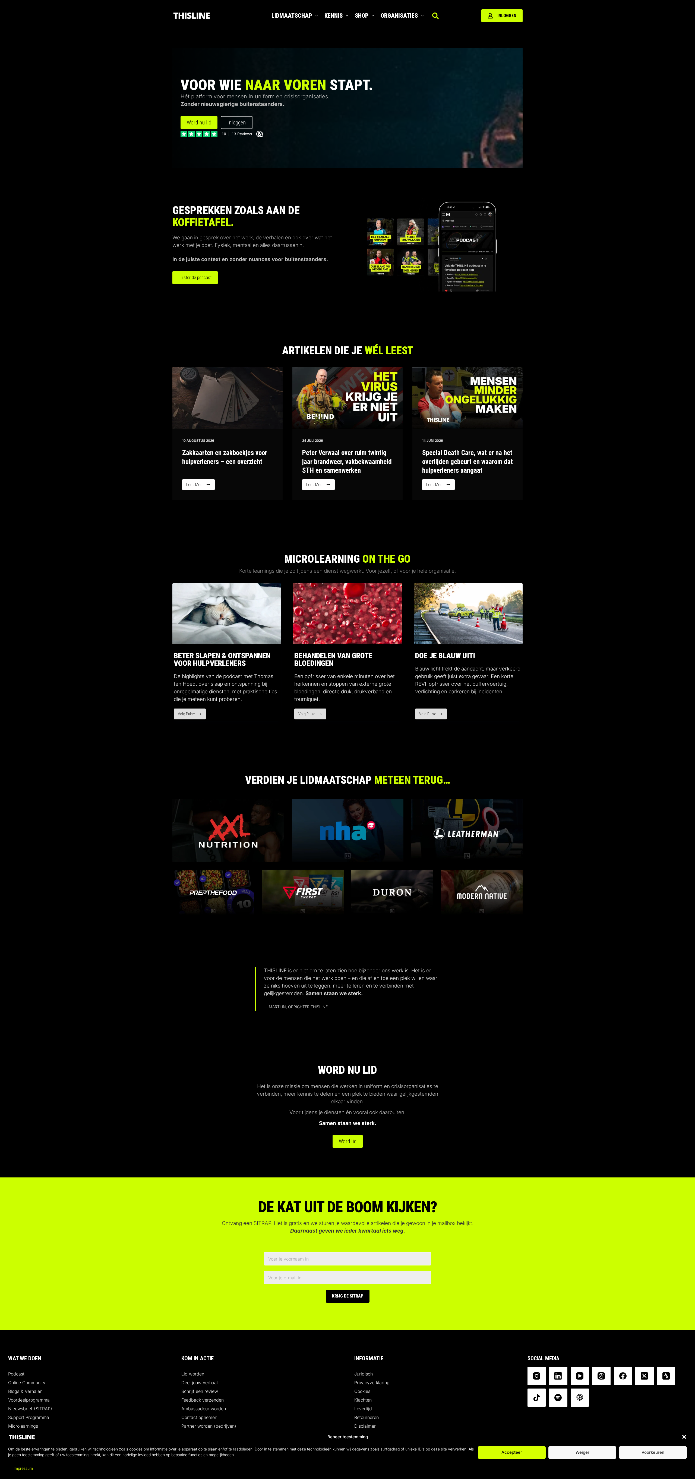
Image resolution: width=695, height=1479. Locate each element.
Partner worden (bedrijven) (208, 1426)
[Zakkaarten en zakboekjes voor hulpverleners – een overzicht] (227, 398)
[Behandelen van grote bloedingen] (347, 613)
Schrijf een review (199, 1391)
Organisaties (399, 15)
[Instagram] (536, 1376)
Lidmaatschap (291, 15)
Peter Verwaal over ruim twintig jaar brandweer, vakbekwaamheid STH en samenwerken (347, 461)
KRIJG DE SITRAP (347, 1296)
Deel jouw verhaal (199, 1382)
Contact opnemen (199, 1417)
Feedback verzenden (202, 1400)
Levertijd (363, 1408)
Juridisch (363, 1374)
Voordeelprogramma (29, 1400)
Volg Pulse (192, 715)
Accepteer (511, 1452)
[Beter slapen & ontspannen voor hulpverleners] (226, 613)
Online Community (26, 1382)
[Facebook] (623, 1376)
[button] (684, 1437)
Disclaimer (365, 1426)
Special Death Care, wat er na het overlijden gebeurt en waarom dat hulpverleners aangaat (467, 461)
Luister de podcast (195, 277)
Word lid (347, 1141)
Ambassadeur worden (203, 1408)
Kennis (333, 15)
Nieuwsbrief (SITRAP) (30, 1408)
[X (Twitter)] (644, 1376)
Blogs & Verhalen (25, 1391)
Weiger (582, 1452)
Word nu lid (199, 122)
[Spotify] (558, 1398)
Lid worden (192, 1374)
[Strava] (666, 1376)
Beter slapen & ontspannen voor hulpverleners (222, 659)
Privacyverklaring (372, 1382)
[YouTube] (580, 1376)
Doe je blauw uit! (445, 655)
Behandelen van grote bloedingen (333, 659)
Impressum (23, 1468)
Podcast (16, 1374)
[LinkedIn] (558, 1376)
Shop (361, 15)
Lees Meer (200, 486)
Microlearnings (23, 1426)
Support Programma (28, 1417)
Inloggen (506, 15)
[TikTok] (536, 1398)
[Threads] (601, 1376)
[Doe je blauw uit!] (468, 613)
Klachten (363, 1400)
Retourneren (366, 1417)
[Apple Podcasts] (580, 1398)
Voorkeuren (653, 1452)
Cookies (362, 1391)
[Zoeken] (435, 15)
